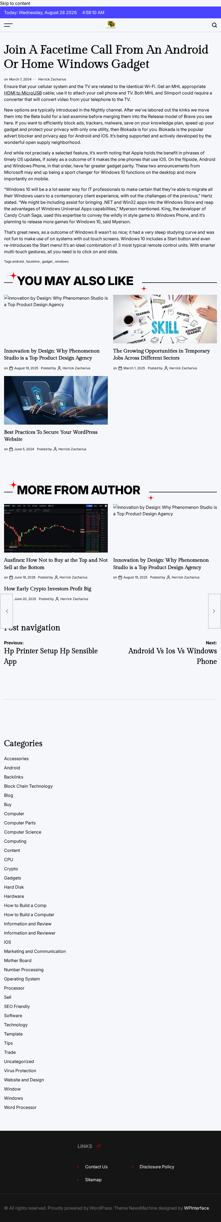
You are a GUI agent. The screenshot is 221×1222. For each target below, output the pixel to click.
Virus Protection (20, 1070)
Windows (13, 1098)
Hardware (14, 896)
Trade (10, 1052)
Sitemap (93, 1179)
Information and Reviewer (30, 933)
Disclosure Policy (157, 1166)
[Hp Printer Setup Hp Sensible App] (6, 611)
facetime (33, 261)
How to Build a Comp (25, 905)
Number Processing (24, 969)
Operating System (22, 978)
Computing (15, 841)
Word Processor (20, 1107)
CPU (8, 859)
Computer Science (22, 832)
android (18, 261)
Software (13, 1015)
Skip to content (15, 3)
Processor (14, 988)
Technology (16, 1024)
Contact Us (96, 1166)
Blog (8, 795)
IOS (7, 942)
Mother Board (18, 960)
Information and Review (27, 923)
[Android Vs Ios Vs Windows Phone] (214, 611)
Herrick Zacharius (52, 79)
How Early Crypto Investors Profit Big (47, 589)
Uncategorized (19, 1061)
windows (61, 261)
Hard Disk (14, 887)
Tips (8, 1043)
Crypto (11, 868)
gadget (47, 261)
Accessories (16, 758)
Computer (14, 813)
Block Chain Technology (28, 786)
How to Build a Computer (29, 914)
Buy (8, 804)
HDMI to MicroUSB (23, 93)
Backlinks (13, 777)
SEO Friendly (17, 1006)
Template (13, 1034)
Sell (7, 997)
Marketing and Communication (35, 951)
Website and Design (24, 1079)
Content (12, 850)
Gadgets (12, 878)
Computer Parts (20, 822)
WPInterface (196, 1208)
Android (12, 767)
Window (12, 1089)
